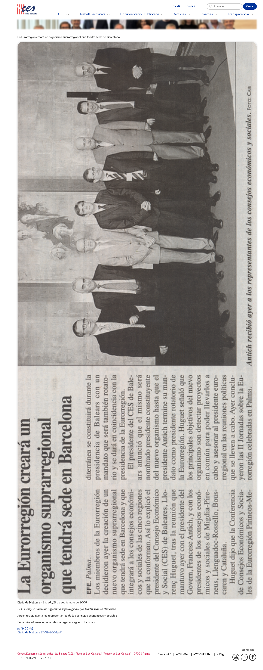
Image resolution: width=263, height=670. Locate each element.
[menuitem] (63, 14)
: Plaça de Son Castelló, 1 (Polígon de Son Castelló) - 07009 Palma (112, 654)
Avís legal (182, 654)
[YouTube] (236, 657)
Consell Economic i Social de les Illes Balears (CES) (46, 654)
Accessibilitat (202, 654)
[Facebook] (252, 657)
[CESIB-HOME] (28, 9)
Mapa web (164, 654)
